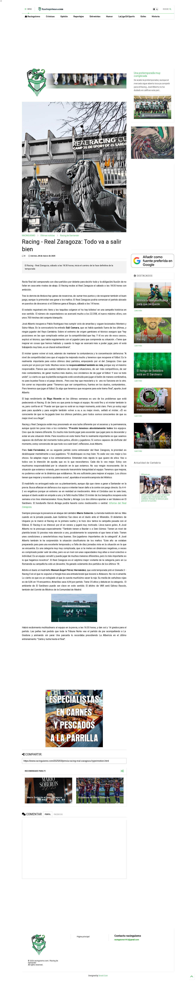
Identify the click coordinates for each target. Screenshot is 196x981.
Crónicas (50, 16)
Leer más (138, 311)
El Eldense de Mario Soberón (93, 797)
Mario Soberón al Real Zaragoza (44, 797)
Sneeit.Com (103, 976)
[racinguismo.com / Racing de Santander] (50, 10)
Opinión (64, 16)
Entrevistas (95, 16)
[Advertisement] (98, 44)
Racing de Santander (69, 235)
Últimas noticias (47, 235)
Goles (143, 16)
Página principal (83, 937)
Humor (109, 16)
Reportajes (78, 16)
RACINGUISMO (28, 235)
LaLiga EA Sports (127, 16)
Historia (156, 16)
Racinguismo (33, 16)
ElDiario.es (145, 475)
